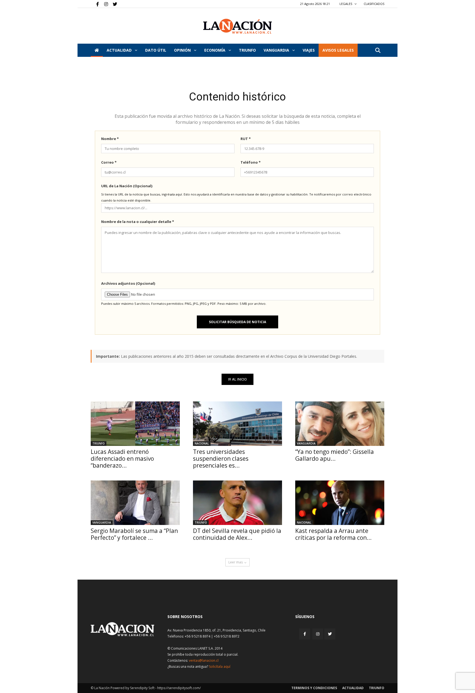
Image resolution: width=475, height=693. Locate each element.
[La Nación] (237, 26)
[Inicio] (97, 50)
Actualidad (120, 50)
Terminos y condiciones (314, 688)
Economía (215, 50)
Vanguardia (277, 50)
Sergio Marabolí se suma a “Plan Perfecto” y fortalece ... (134, 534)
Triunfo (247, 50)
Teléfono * (251, 162)
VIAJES (309, 50)
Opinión (183, 50)
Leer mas (235, 562)
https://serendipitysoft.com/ (179, 688)
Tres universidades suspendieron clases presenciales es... (220, 458)
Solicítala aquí (219, 666)
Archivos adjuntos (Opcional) (128, 283)
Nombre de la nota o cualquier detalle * (137, 221)
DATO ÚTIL (155, 50)
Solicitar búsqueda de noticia (237, 322)
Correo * (109, 162)
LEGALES (346, 4)
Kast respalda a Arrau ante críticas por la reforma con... (333, 534)
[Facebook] (95, 4)
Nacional (202, 443)
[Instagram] (104, 4)
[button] (377, 50)
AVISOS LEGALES (338, 50)
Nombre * (110, 138)
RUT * (246, 138)
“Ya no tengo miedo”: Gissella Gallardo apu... (334, 455)
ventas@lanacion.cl (204, 660)
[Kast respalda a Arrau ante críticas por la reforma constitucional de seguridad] (339, 502)
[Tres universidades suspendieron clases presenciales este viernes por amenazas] (237, 423)
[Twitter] (113, 4)
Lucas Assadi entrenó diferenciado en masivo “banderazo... (122, 458)
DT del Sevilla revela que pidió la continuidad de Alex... (237, 534)
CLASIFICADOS (374, 4)
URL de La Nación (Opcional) (126, 185)
